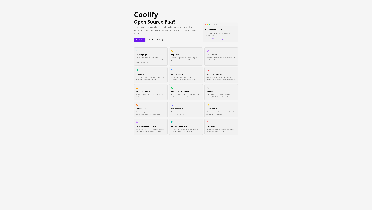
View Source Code (155, 40)
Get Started (140, 40)
